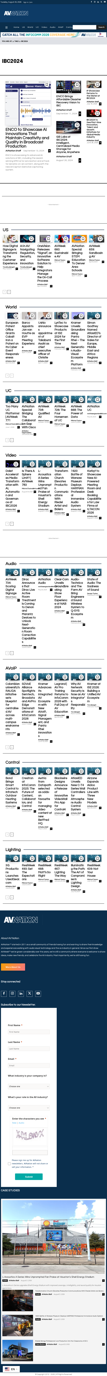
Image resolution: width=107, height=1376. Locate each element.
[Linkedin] (98, 2)
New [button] (14, 1122)
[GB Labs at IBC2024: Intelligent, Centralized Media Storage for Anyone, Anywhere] (68, 127)
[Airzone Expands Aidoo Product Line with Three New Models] (94, 770)
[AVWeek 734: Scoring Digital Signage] (13, 572)
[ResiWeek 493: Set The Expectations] (29, 858)
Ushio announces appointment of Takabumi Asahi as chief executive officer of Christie (45, 340)
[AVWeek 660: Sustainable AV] (62, 238)
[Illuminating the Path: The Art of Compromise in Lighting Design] (78, 858)
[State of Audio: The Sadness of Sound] (94, 572)
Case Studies (40, 1344)
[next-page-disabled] (12, 375)
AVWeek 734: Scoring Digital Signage (11, 586)
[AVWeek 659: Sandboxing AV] (96, 238)
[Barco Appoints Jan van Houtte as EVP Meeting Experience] (29, 315)
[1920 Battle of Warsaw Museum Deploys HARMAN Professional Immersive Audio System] (78, 463)
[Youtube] (104, 2)
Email (11, 1058)
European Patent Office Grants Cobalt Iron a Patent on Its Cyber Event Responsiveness (12, 340)
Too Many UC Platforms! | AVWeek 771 (12, 413)
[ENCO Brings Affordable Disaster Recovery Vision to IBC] (68, 87)
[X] (101, 2)
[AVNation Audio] (45, 572)
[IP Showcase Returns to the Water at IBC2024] (94, 84)
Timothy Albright (9, 267)
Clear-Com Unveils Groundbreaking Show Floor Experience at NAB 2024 (61, 593)
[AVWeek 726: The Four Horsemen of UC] (61, 399)
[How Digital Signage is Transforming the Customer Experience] (10, 238)
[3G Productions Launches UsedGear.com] (13, 858)
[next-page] (9, 292)
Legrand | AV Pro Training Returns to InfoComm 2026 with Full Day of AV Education (61, 697)
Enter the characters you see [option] (28, 1118)
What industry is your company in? (27, 1075)
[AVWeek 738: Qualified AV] (45, 399)
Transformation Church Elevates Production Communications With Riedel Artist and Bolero (69, 1291)
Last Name (14, 1042)
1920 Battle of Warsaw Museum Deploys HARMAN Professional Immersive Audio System (78, 488)
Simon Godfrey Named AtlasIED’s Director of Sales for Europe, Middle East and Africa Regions (94, 340)
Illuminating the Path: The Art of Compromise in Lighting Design (78, 876)
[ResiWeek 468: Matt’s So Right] (45, 858)
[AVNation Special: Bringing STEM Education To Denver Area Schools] (79, 238)
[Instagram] (94, 2)
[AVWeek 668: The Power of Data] (78, 399)
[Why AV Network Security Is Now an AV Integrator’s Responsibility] (78, 676)
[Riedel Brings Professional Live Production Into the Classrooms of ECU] (17, 1350)
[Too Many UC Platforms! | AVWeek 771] (13, 399)
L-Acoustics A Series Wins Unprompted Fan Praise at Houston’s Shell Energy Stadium (45, 488)
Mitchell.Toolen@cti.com (14, 424)
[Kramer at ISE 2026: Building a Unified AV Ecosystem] (94, 676)
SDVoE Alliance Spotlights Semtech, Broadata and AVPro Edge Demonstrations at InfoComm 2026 (29, 701)
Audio (5, 1280)
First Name (14, 1025)
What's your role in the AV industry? (28, 1097)
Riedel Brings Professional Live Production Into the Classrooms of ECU (61, 1341)
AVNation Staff (13, 151)
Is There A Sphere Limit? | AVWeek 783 (28, 477)
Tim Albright (75, 712)
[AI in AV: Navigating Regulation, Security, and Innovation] (27, 238)
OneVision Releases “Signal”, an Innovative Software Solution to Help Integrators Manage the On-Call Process (44, 263)
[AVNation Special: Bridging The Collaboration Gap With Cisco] (29, 399)
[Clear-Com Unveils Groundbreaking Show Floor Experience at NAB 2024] (61, 572)
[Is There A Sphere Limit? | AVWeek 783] (29, 463)
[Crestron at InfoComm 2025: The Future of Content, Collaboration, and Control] (29, 770)
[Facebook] (91, 2)
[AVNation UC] (94, 399)
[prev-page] (4, 292)
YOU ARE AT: (7, 41)
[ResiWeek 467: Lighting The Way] (61, 858)
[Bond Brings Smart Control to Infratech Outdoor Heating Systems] (13, 770)
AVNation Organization (26, 431)
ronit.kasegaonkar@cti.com (97, 413)
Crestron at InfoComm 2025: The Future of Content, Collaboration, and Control (29, 792)
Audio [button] (21, 1122)
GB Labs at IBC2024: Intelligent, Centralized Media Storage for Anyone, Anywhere (68, 144)
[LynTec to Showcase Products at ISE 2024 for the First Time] (61, 315)
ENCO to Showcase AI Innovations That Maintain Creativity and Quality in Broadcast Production (27, 137)
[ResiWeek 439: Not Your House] (94, 858)
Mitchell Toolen (59, 260)
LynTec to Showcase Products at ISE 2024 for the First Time (61, 333)
